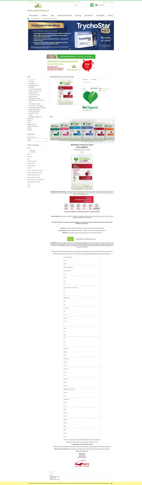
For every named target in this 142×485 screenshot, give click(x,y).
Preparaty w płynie (33, 113)
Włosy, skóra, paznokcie (35, 109)
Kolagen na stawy (31, 165)
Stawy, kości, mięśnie (34, 111)
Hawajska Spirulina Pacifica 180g (34, 172)
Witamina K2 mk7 (31, 163)
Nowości (29, 128)
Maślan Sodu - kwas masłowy (33, 177)
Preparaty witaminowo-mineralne (37, 107)
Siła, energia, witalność (34, 104)
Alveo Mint (32, 150)
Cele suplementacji (32, 79)
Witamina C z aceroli (31, 161)
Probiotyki (31, 81)
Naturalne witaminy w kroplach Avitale (35, 179)
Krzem (29, 122)
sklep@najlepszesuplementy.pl (74, 1)
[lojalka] (71, 63)
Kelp (28, 184)
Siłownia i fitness (31, 124)
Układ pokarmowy (33, 92)
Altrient (29, 154)
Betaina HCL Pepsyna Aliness (33, 175)
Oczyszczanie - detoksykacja (36, 105)
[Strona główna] (38, 7)
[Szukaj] (92, 5)
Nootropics (32, 87)
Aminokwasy (32, 83)
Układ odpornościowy (34, 98)
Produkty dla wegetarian (35, 117)
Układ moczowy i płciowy (35, 91)
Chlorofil (29, 120)
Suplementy (30, 118)
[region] (71, 35)
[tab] (68, 49)
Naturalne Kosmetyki (32, 126)
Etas (28, 159)
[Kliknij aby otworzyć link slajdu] (71, 35)
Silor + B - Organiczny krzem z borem (35, 170)
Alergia (31, 115)
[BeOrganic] (90, 100)
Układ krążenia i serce (34, 94)
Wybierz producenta (31, 137)
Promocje (29, 129)
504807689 (61, 1)
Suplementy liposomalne (35, 89)
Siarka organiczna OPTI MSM (33, 181)
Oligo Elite (29, 156)
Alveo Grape (33, 152)
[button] (104, 88)
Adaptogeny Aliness (34, 85)
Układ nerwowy (33, 96)
